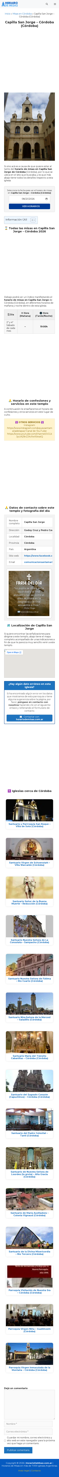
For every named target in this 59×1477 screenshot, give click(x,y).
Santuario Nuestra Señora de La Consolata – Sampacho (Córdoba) (29, 941)
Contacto (36, 1470)
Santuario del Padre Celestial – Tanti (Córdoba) (29, 1134)
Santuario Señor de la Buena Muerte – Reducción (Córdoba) (30, 902)
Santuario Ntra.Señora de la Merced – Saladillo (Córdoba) (29, 1018)
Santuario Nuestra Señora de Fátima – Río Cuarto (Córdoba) (29, 979)
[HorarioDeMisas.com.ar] (9, 4)
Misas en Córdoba (22, 13)
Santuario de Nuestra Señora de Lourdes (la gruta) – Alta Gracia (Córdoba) (29, 1174)
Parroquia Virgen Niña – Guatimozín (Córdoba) (29, 1330)
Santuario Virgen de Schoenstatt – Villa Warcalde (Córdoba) (29, 863)
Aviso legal (23, 1470)
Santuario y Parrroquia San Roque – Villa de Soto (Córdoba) (29, 825)
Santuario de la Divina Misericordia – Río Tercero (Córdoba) (29, 1252)
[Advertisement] (29, 58)
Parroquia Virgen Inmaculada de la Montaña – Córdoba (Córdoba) (29, 1368)
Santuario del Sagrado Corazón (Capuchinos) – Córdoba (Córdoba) (29, 1095)
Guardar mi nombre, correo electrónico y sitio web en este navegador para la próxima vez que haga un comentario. (31, 1440)
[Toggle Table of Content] (31, 220)
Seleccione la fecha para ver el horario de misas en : (29, 191)
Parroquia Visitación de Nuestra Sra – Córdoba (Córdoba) (29, 1291)
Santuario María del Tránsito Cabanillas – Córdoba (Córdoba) (29, 1057)
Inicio (7, 13)
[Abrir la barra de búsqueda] (47, 4)
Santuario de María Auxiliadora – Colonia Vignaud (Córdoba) (30, 1214)
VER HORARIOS (31, 206)
